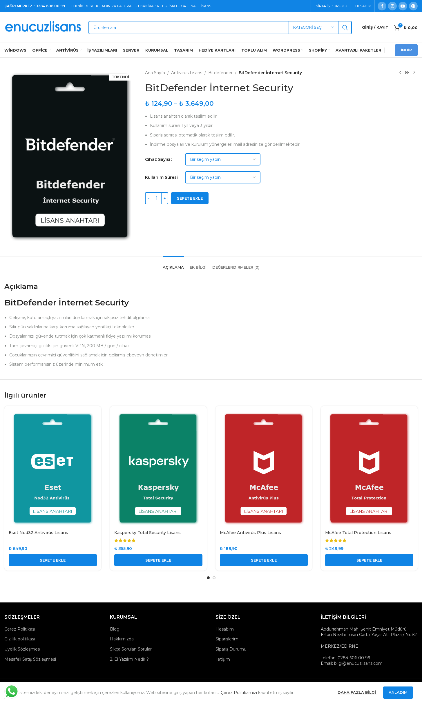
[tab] (173, 264)
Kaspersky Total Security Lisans (147, 532)
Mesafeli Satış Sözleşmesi (30, 659)
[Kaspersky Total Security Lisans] (158, 468)
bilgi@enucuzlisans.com (358, 663)
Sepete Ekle (190, 198)
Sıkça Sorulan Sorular (131, 649)
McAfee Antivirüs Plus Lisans (250, 532)
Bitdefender (220, 72)
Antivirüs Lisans (186, 72)
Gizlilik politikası (19, 639)
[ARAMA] (345, 27)
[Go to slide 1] (208, 577)
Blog (114, 629)
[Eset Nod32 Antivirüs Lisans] (53, 468)
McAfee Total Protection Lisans (358, 532)
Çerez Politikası (19, 629)
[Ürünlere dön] (407, 72)
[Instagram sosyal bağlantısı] (392, 6)
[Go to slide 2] (214, 577)
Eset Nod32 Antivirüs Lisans (38, 532)
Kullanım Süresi (161, 177)
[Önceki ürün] (400, 72)
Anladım (398, 692)
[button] (53, 560)
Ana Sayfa (155, 72)
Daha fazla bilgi (357, 692)
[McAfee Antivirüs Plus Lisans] (264, 468)
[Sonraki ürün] (414, 72)
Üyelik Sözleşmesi (22, 649)
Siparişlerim (226, 639)
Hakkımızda (122, 639)
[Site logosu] (43, 27)
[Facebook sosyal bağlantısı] (382, 6)
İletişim (222, 659)
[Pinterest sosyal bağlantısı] (413, 6)
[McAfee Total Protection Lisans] (369, 468)
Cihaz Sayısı (157, 159)
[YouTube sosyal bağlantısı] (403, 6)
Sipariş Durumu (231, 649)
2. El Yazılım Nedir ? (129, 659)
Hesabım (224, 629)
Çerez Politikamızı (239, 692)
